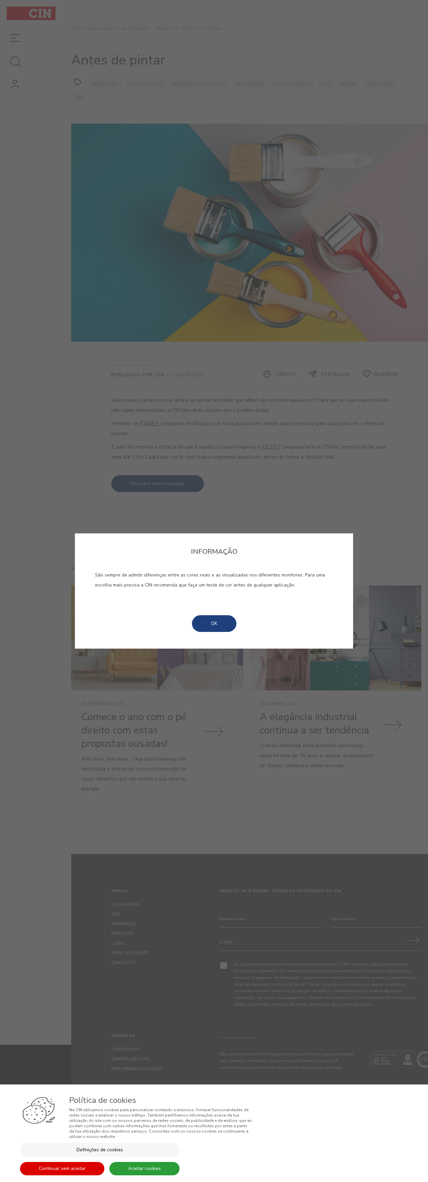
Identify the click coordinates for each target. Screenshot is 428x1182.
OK (214, 623)
